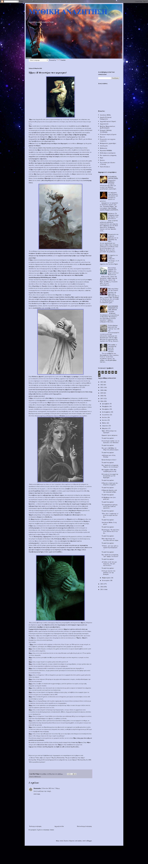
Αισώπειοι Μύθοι (105, 115)
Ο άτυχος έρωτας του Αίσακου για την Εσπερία (108, 572)
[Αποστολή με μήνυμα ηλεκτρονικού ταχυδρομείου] (68, 774)
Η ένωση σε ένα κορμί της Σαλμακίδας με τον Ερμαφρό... (110, 476)
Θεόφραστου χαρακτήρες (108, 143)
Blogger (89, 841)
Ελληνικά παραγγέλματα (108, 134)
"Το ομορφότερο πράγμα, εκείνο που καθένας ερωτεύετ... (110, 506)
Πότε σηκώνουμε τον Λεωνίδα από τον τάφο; (110, 539)
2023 (102, 382)
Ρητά (101, 158)
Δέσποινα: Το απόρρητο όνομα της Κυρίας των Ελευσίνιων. (113, 215)
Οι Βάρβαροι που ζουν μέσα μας (109, 498)
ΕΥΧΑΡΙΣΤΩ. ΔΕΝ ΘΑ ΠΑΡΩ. (113, 177)
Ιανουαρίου (106, 580)
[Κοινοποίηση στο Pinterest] (75, 774)
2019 (102, 393)
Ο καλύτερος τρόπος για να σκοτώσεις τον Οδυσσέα (110, 441)
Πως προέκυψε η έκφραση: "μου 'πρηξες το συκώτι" (110, 555)
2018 (102, 396)
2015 (102, 584)
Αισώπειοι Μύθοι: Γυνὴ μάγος (109, 523)
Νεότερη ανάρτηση (35, 826)
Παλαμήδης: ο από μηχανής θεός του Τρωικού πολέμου (112, 348)
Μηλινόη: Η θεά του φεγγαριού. (113, 289)
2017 (102, 398)
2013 (102, 589)
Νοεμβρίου (105, 406)
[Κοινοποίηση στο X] (72, 774)
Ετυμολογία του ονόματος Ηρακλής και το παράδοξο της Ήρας (113, 237)
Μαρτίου (105, 428)
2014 (102, 587)
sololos (80, 841)
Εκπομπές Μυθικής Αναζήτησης (106, 131)
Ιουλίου (104, 417)
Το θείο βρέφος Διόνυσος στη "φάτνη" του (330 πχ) (113, 327)
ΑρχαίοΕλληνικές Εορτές (108, 121)
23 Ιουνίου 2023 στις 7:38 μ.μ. (50, 788)
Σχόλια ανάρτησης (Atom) (45, 830)
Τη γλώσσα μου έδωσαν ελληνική (107, 163)
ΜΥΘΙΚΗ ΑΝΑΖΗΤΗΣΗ (68, 11)
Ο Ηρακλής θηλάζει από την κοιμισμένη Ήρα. (109, 491)
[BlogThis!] (70, 774)
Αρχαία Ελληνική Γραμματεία (105, 118)
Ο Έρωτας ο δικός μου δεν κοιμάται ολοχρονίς (110, 484)
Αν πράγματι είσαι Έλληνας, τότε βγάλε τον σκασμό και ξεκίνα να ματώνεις (109, 197)
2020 (102, 390)
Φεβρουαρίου (106, 578)
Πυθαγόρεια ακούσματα (107, 153)
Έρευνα (102, 137)
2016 (102, 401)
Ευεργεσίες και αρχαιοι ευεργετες (107, 140)
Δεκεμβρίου (106, 404)
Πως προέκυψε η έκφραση (108, 155)
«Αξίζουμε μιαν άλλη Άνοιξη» (108, 456)
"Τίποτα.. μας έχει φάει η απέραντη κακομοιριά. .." (110, 547)
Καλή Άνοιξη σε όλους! (109, 460)
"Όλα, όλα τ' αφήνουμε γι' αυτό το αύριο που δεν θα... (110, 515)
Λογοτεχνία (104, 146)
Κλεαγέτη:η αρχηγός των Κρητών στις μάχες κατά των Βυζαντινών (113, 271)
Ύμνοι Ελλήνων (105, 167)
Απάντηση (37, 794)
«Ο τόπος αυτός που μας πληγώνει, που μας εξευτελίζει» (109, 563)
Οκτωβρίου (105, 409)
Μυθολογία (38, 777)
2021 (102, 387)
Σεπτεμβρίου (106, 412)
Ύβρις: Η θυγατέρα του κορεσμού (109, 431)
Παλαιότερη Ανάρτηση (84, 826)
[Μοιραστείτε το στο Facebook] (73, 774)
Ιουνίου (104, 420)
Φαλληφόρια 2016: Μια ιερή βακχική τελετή (109, 470)
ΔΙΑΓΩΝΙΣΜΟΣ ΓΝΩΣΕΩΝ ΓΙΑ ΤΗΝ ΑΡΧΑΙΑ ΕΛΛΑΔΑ (113, 308)
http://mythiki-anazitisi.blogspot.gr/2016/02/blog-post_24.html (60, 148)
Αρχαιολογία (104, 124)
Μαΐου (104, 423)
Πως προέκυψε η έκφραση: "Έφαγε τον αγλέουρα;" (110, 466)
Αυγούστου (106, 415)
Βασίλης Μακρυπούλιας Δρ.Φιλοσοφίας (107, 127)
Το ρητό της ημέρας (108, 438)
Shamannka (37, 788)
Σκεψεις (102, 160)
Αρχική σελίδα (59, 826)
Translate (63, 60)
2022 (102, 385)
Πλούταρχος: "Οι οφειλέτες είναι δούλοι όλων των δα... (110, 531)
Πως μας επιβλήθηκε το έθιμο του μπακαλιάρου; (110, 449)
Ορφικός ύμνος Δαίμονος (109, 435)
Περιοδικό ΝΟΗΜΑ (106, 150)
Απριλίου (105, 426)
